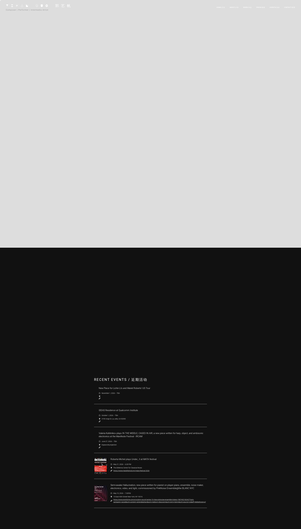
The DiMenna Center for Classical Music (127, 468)
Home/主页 (221, 7)
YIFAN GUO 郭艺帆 (39, 5)
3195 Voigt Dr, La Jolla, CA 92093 (114, 419)
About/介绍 (234, 7)
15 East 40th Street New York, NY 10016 (128, 497)
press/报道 (260, 7)
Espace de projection (109, 445)
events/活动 (274, 7)
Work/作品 (247, 7)
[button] (247, 7)
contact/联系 (289, 7)
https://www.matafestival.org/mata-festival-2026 (131, 471)
